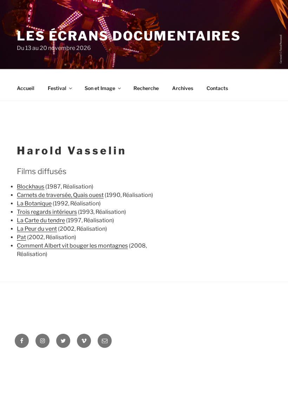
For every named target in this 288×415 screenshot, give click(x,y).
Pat (21, 237)
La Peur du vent (37, 228)
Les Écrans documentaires (129, 36)
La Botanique (34, 203)
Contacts (217, 88)
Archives (182, 88)
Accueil (25, 88)
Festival (57, 88)
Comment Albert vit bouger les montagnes (72, 245)
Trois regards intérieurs (47, 212)
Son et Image (100, 88)
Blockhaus (30, 186)
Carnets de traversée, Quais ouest (60, 195)
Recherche (146, 88)
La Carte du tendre (41, 220)
